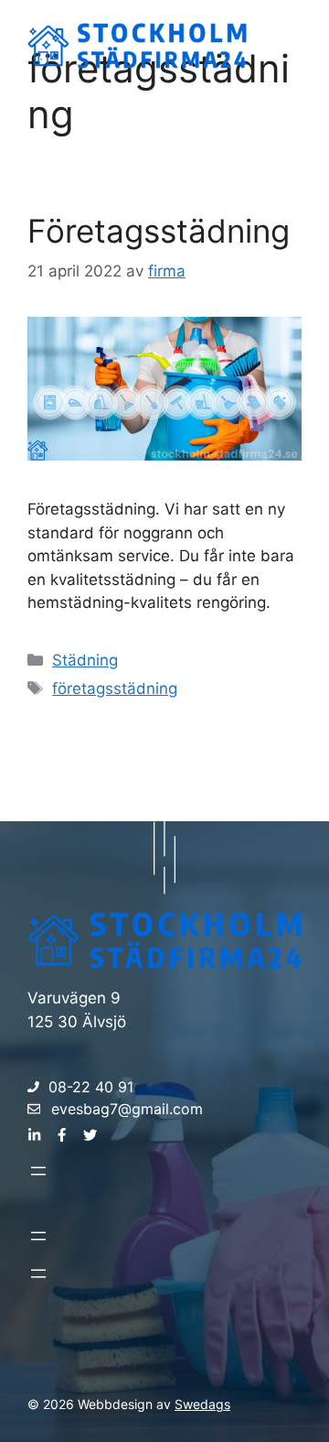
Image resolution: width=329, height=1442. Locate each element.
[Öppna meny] (38, 1171)
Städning (85, 660)
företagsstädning (114, 688)
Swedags (202, 1404)
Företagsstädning (158, 230)
